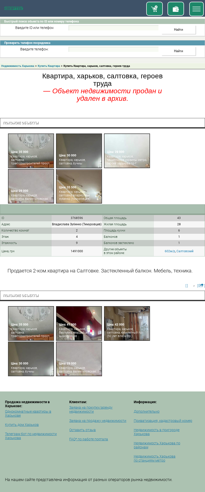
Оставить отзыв (82, 430)
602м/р (170, 251)
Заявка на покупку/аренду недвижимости (90, 409)
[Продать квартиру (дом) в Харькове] (176, 9)
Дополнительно (147, 411)
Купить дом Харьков (22, 425)
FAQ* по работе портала (88, 439)
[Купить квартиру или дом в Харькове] (154, 9)
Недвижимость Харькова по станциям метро (155, 458)
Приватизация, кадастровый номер (163, 421)
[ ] (187, 286)
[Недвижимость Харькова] (13, 9)
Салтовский (185, 251)
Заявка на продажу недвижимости (97, 421)
